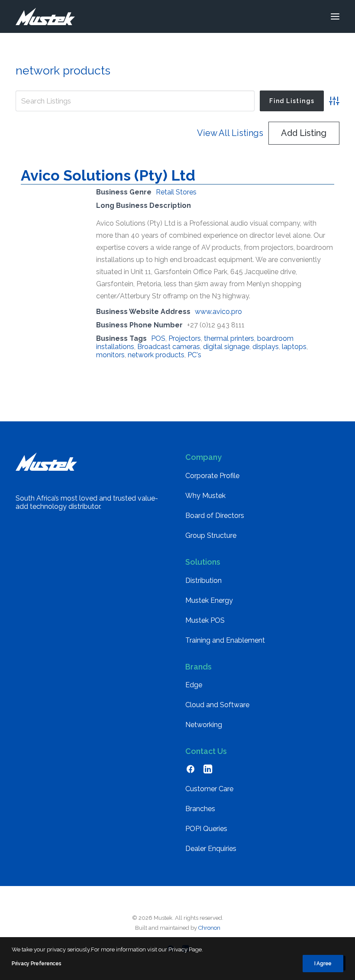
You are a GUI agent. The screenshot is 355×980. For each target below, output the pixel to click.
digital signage (226, 347)
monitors (110, 355)
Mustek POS (205, 620)
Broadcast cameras (168, 347)
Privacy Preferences (36, 964)
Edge (193, 685)
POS (158, 338)
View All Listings (230, 133)
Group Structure (210, 535)
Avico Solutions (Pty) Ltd (108, 175)
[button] (335, 16)
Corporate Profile (212, 476)
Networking (203, 725)
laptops (294, 347)
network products (156, 355)
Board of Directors (214, 515)
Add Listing (303, 133)
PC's (194, 355)
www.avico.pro (218, 311)
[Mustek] (45, 16)
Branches (200, 809)
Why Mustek (205, 496)
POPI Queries (206, 829)
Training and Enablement (225, 640)
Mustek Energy (209, 600)
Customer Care (209, 789)
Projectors (184, 338)
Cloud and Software (217, 705)
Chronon (209, 928)
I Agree (323, 964)
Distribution (203, 580)
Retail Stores (176, 192)
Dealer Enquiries (210, 848)
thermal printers (229, 338)
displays (265, 347)
